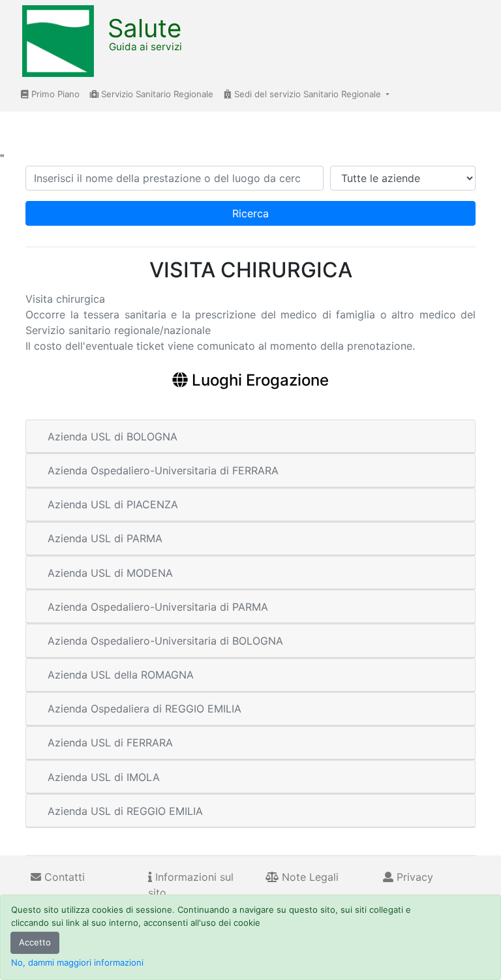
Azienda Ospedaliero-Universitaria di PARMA (158, 606)
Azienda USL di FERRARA (110, 742)
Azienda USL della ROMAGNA (121, 674)
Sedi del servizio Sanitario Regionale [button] (308, 94)
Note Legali (309, 876)
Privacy (413, 876)
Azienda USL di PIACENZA (113, 504)
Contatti (63, 876)
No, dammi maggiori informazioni (77, 962)
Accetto (35, 942)
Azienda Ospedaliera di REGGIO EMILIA (144, 708)
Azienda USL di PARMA (105, 538)
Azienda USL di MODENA (110, 572)
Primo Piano (54, 94)
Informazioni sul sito (191, 884)
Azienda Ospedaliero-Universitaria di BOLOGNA (165, 640)
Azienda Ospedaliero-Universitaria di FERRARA (163, 470)
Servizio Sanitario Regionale (156, 94)
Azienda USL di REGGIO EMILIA (125, 811)
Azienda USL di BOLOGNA (112, 436)
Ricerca (250, 213)
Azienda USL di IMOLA (104, 777)
